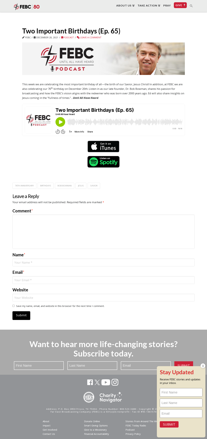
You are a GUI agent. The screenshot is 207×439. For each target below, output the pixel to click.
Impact (46, 425)
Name (19, 254)
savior (94, 185)
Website (20, 289)
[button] (191, 5)
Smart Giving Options (96, 425)
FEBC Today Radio (135, 425)
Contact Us (49, 433)
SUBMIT (184, 365)
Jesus (81, 185)
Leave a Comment (90, 37)
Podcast (68, 37)
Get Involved (50, 429)
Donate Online (92, 421)
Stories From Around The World (143, 421)
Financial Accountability (96, 433)
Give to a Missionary (95, 429)
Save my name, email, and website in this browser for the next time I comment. (60, 306)
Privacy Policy (133, 433)
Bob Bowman (65, 185)
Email (18, 272)
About (46, 421)
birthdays (45, 185)
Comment (22, 210)
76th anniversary (24, 185)
